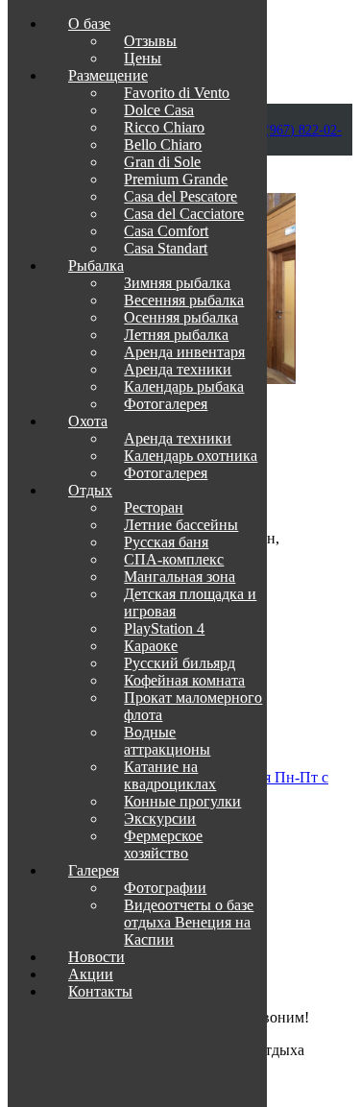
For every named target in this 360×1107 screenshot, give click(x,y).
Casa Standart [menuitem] (165, 248)
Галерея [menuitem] (93, 870)
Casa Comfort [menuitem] (166, 231)
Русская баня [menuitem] (166, 542)
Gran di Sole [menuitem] (162, 162)
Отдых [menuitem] (90, 490)
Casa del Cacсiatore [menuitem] (184, 213)
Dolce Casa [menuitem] (159, 110)
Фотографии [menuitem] (165, 887)
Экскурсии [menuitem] (160, 818)
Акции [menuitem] (90, 974)
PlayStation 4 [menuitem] (164, 628)
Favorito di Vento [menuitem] (176, 92)
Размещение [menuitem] (108, 75)
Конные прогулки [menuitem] (182, 801)
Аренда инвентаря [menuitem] (184, 352)
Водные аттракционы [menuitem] (167, 741)
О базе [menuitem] (89, 23)
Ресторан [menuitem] (153, 507)
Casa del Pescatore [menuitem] (180, 196)
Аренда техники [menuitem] (177, 369)
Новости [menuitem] (96, 957)
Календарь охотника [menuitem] (190, 455)
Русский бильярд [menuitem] (179, 663)
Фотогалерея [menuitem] (165, 404)
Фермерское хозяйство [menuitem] (163, 844)
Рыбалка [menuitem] (96, 265)
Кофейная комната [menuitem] (184, 680)
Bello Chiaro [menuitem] (163, 144)
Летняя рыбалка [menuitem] (176, 334)
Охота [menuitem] (88, 421)
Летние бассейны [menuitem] (181, 525)
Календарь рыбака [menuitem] (184, 386)
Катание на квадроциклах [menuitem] (170, 775)
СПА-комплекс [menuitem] (174, 559)
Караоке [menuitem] (151, 646)
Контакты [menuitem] (100, 991)
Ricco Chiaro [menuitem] (164, 127)
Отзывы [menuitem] (150, 41)
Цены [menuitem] (142, 58)
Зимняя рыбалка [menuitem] (177, 283)
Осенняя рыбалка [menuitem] (181, 317)
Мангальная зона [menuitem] (179, 576)
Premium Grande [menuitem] (176, 179)
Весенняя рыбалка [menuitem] (184, 300)
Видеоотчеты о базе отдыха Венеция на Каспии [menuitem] (188, 922)
